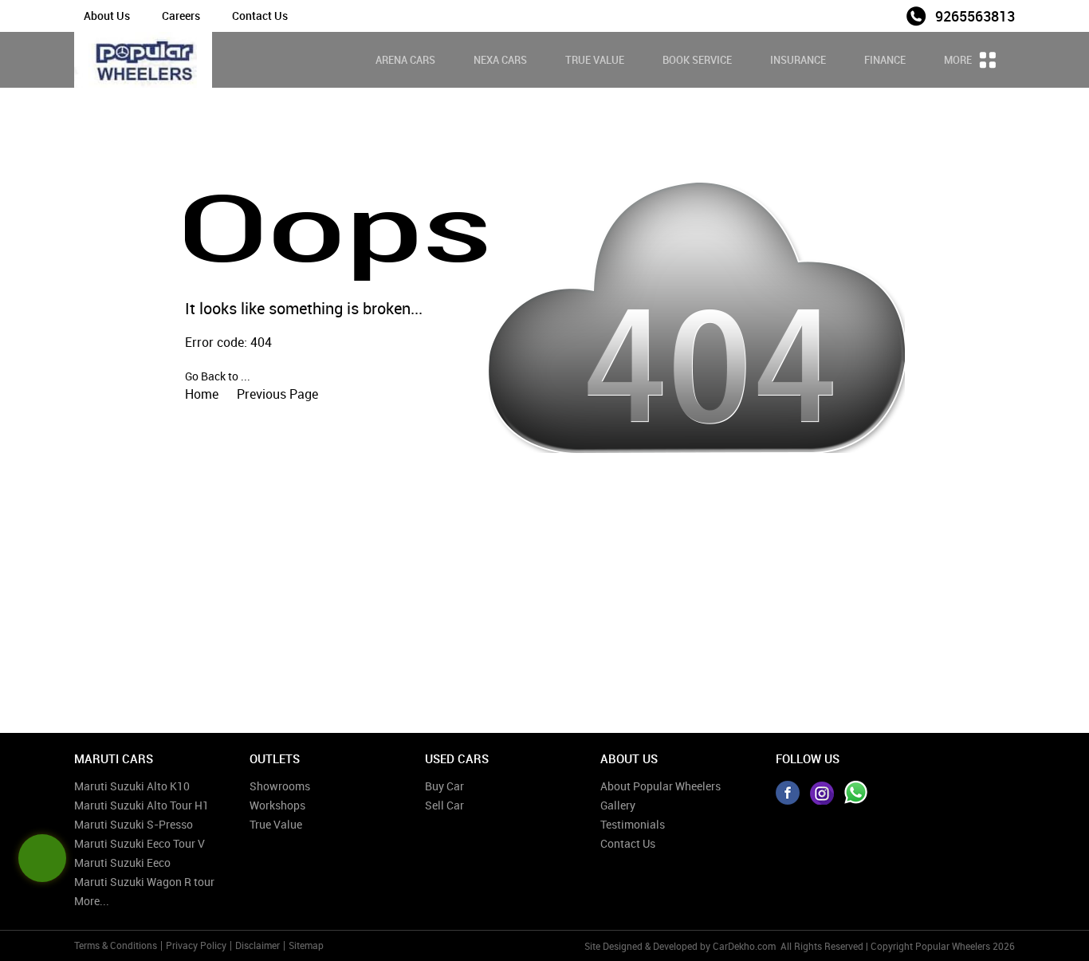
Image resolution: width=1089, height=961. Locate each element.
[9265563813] (856, 793)
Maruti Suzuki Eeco (122, 862)
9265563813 (975, 16)
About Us (107, 15)
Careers (181, 15)
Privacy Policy (196, 945)
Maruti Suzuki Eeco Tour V (139, 843)
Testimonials (632, 824)
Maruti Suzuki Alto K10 (132, 786)
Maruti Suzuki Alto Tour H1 (141, 805)
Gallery (617, 805)
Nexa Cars (500, 60)
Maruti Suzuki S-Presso (133, 824)
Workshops (277, 805)
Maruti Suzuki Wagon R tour (144, 881)
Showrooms (280, 786)
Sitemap (306, 945)
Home (201, 394)
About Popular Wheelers (660, 786)
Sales (882, 14)
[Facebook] (788, 793)
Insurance (798, 60)
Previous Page (277, 394)
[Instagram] (822, 793)
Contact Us (260, 15)
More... (91, 900)
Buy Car (444, 786)
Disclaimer (257, 945)
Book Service (697, 60)
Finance (885, 60)
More (959, 60)
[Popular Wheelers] (143, 60)
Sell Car (444, 805)
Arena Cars (405, 60)
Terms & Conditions (115, 945)
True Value (594, 60)
